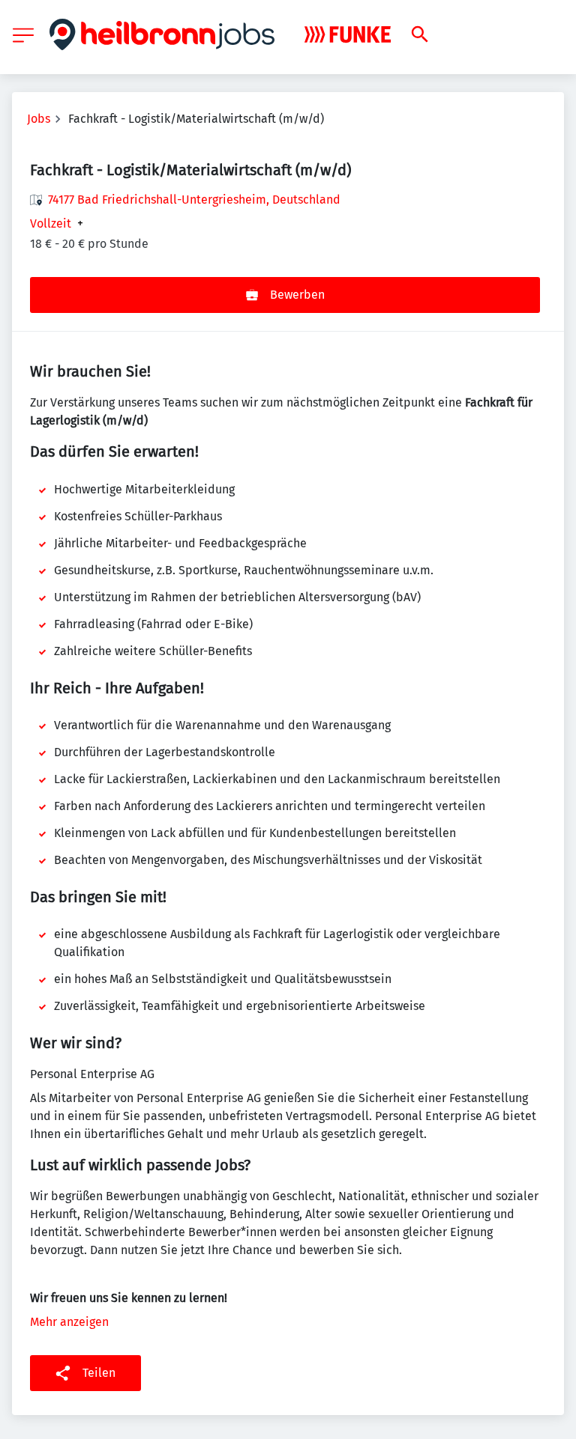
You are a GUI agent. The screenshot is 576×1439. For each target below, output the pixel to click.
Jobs (38, 119)
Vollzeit (50, 224)
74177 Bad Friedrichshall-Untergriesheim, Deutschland (194, 199)
